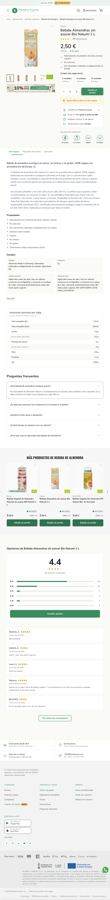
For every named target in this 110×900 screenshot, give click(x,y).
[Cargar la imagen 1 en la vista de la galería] (10, 78)
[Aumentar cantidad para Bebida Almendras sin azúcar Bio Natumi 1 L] (76, 91)
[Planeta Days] (31, 88)
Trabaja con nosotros (84, 799)
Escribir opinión (55, 613)
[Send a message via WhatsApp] (105, 870)
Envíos (42, 799)
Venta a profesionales (84, 790)
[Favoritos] (52, 26)
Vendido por (80, 110)
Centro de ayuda (15, 757)
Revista (7, 790)
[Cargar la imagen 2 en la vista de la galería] (18, 78)
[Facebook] (6, 843)
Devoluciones (45, 804)
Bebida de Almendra (49, 19)
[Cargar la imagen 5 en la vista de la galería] (43, 78)
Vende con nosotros (83, 795)
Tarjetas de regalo (15, 804)
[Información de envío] (98, 110)
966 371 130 (27, 757)
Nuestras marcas (11, 795)
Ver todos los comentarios (55, 718)
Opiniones (48, 151)
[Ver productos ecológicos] (34, 491)
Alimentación (18, 19)
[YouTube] (24, 843)
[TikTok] (30, 843)
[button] (8, 10)
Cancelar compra (99, 896)
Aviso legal (25, 896)
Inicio (9, 19)
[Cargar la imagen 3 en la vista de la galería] (26, 78)
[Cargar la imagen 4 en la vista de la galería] (35, 78)
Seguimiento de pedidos (50, 795)
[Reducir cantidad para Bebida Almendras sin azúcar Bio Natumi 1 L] (64, 91)
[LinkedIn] (18, 843)
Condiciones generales (68, 896)
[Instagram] (12, 843)
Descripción (14, 151)
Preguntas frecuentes (31, 151)
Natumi (63, 26)
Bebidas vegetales (32, 19)
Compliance (9, 799)
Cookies (54, 896)
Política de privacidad (40, 896)
